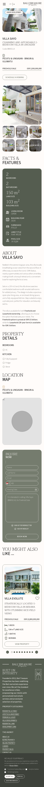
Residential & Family (9, 711)
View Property (22, 644)
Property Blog (7, 749)
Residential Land (8, 724)
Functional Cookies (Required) (16, 769)
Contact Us (6, 752)
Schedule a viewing (15, 77)
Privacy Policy (14, 766)
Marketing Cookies (13, 772)
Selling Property (8, 743)
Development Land (9, 727)
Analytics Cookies (34, 769)
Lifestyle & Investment (10, 714)
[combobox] (8, 483)
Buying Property (8, 740)
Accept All (9, 776)
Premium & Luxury (8, 717)
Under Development (14, 12)
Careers (5, 746)
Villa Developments (9, 720)
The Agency (7, 732)
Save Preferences (12, 781)
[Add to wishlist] (37, 13)
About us (5, 737)
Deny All (20, 776)
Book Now (22, 536)
